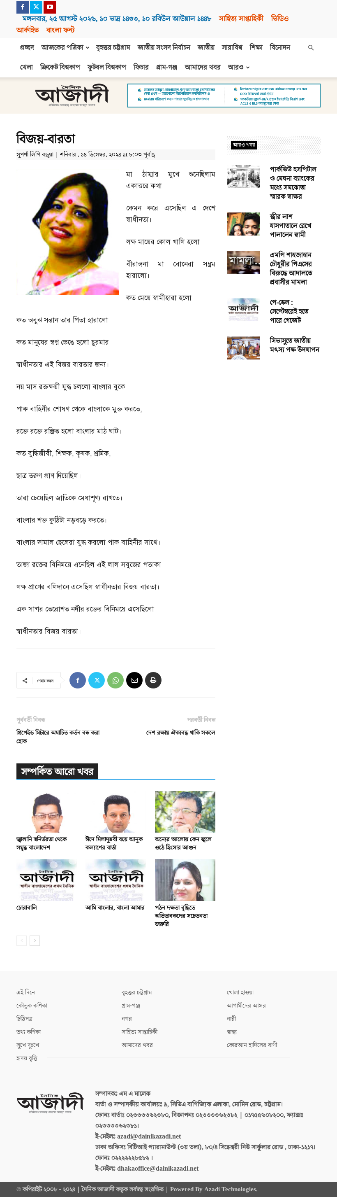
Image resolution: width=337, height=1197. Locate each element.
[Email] (134, 680)
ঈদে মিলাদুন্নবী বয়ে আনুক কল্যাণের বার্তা (114, 843)
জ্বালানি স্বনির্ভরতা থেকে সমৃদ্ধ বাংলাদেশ (41, 843)
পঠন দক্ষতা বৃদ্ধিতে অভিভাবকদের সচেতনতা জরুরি (181, 916)
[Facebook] (22, 7)
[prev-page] (21, 941)
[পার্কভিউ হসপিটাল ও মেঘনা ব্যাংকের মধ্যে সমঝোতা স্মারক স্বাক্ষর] (243, 176)
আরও (236, 67)
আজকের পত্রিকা (62, 48)
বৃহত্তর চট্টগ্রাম (113, 48)
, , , (117, 19)
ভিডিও (280, 19)
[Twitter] (36, 7)
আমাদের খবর (203, 67)
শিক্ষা (256, 48)
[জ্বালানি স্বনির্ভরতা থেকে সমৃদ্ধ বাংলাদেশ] (46, 812)
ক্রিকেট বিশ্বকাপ (60, 67)
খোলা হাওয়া (240, 992)
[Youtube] (50, 7)
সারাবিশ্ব (232, 48)
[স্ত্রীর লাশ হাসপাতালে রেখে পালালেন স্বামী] (243, 224)
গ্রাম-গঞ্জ (167, 67)
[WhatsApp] (115, 680)
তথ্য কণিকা (28, 1032)
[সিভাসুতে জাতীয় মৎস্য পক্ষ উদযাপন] (243, 347)
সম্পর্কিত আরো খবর (57, 772)
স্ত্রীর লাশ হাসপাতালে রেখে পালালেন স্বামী (291, 226)
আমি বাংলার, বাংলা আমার (115, 907)
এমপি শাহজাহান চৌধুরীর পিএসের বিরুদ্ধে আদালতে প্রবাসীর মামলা (291, 268)
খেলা (26, 67)
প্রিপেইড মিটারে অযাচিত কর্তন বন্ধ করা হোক (57, 737)
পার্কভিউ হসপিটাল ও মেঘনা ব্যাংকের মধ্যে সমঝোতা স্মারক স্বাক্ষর (293, 183)
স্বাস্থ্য (232, 1032)
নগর (127, 1019)
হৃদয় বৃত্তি (26, 1058)
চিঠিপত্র (24, 1019)
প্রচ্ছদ (27, 48)
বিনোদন (280, 48)
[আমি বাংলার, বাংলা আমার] (115, 880)
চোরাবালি (26, 907)
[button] (311, 48)
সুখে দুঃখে (27, 1045)
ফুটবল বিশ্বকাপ (107, 67)
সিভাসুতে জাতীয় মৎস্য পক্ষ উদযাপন (294, 345)
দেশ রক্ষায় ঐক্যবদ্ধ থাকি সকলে (180, 732)
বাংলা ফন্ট (60, 30)
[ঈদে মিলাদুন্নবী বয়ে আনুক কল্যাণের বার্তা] (115, 812)
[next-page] (35, 941)
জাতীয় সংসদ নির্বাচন (164, 48)
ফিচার (141, 67)
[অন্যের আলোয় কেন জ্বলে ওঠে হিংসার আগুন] (185, 812)
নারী (231, 1019)
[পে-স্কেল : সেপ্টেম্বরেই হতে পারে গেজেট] (243, 309)
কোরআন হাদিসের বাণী (252, 1045)
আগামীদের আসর (246, 1005)
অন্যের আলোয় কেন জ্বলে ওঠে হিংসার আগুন (183, 843)
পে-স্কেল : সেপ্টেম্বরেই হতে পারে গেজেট (289, 312)
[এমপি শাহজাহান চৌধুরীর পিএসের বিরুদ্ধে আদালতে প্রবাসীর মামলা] (243, 262)
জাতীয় (206, 48)
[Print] (153, 680)
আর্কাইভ (27, 30)
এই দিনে (25, 992)
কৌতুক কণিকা (31, 1005)
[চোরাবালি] (46, 880)
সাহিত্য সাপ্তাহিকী (241, 19)
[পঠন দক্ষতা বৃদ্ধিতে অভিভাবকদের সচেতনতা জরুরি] (185, 880)
